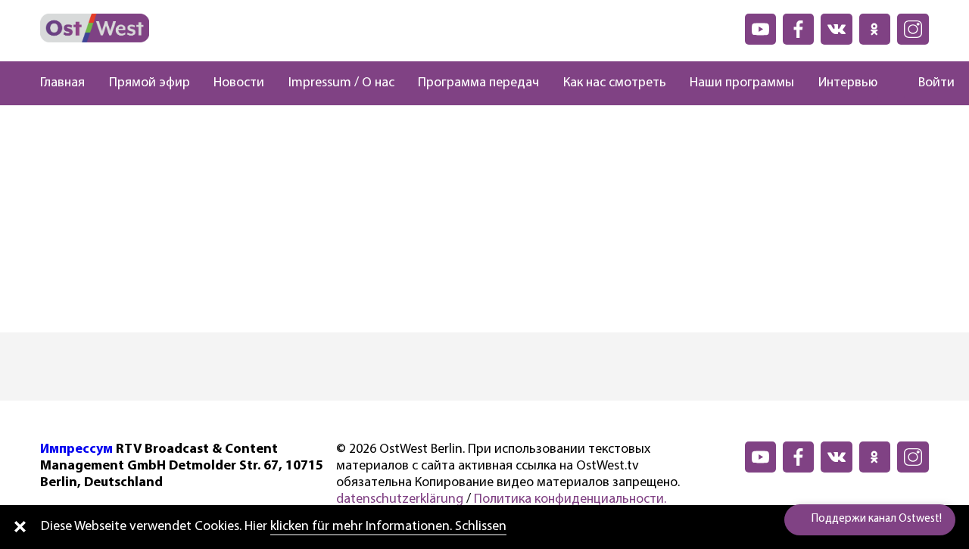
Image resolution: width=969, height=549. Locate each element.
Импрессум (76, 450)
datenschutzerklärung (399, 500)
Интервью (847, 83)
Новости (238, 83)
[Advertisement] (484, 219)
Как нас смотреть (614, 83)
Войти (936, 83)
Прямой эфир (149, 83)
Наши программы (742, 83)
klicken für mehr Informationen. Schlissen (388, 527)
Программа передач (478, 83)
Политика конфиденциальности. (570, 500)
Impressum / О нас (341, 83)
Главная (62, 83)
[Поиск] (891, 83)
